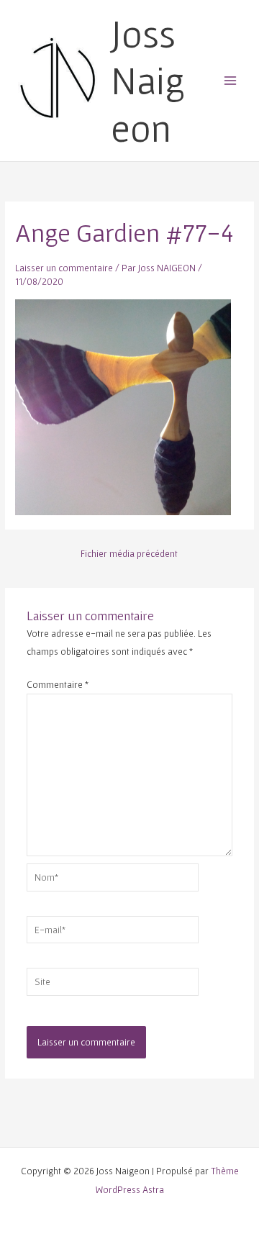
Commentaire (57, 684)
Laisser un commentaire (64, 267)
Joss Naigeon (147, 81)
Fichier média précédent (129, 554)
